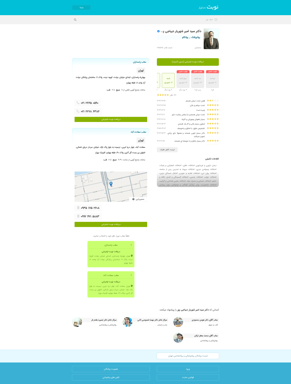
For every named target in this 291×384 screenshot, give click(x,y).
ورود (81, 7)
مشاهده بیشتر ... (188, 183)
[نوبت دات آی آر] (208, 7)
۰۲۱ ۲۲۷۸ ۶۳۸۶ (90, 111)
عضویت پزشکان (111, 369)
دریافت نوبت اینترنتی (110, 119)
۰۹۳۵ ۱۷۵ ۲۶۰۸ (90, 208)
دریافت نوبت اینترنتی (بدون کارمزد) (188, 61)
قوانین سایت (188, 377)
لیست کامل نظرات (167, 149)
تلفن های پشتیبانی (111, 377)
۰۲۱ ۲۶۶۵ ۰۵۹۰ (89, 103)
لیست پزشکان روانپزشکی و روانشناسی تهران (188, 356)
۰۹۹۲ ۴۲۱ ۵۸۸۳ (90, 216)
